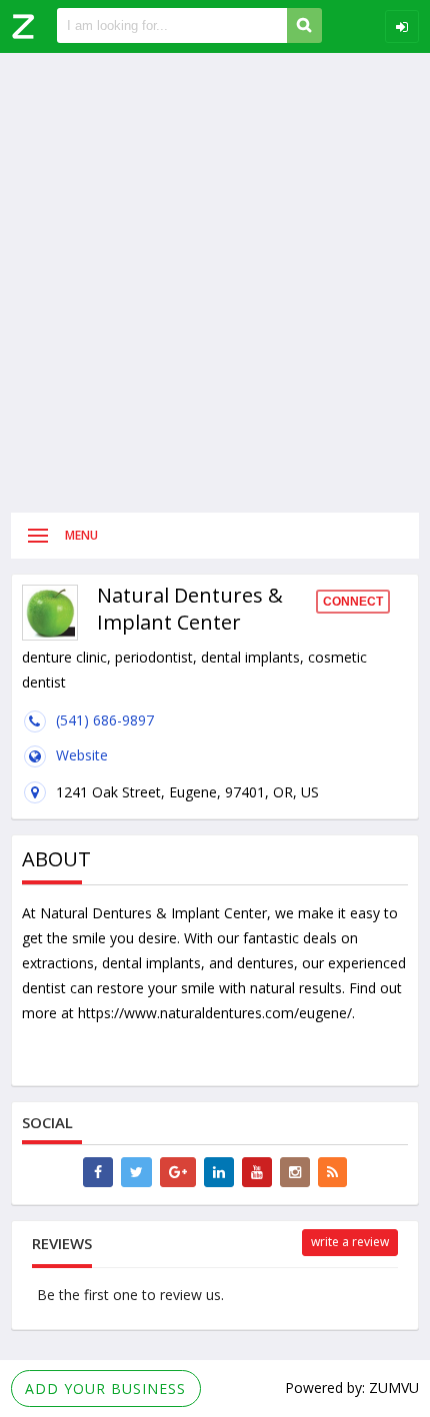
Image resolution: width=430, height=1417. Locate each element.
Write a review (350, 1241)
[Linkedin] (219, 1172)
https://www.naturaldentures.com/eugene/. (216, 1012)
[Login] (402, 26)
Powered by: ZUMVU (352, 1387)
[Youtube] (257, 1172)
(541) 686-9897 (105, 719)
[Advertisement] (215, 283)
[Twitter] (136, 1172)
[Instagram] (295, 1172)
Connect (353, 602)
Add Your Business (105, 1388)
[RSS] (332, 1172)
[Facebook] (98, 1172)
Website (82, 754)
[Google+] (178, 1172)
